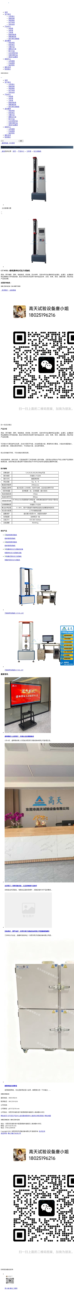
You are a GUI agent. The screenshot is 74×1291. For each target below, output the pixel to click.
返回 (3, 151)
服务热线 (4, 143)
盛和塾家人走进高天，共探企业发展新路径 (19, 736)
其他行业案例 (13, 57)
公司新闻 (11, 61)
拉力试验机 (37, 151)
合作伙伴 (11, 24)
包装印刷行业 (13, 55)
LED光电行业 (13, 53)
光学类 (10, 30)
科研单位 (11, 45)
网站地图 (48, 1116)
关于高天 (8, 14)
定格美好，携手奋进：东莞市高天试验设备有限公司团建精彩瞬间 (27, 931)
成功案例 (8, 41)
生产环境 (11, 22)
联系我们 (8, 69)
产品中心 (8, 26)
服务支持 (8, 67)
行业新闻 (11, 63)
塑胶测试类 (12, 36)
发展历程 (11, 18)
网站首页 (4, 1116)
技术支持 (42, 1131)
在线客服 (12, 290)
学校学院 (11, 43)
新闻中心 (8, 59)
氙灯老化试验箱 (13, 38)
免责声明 (4, 1133)
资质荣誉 (11, 20)
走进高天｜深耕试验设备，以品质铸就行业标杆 (21, 886)
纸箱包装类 (12, 34)
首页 (6, 12)
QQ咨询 (11, 143)
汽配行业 (11, 47)
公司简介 (11, 16)
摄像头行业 (12, 49)
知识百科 (11, 65)
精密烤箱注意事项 (11, 1086)
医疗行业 (11, 51)
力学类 (10, 32)
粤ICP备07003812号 (14, 1133)
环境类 (10, 28)
